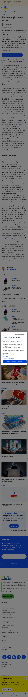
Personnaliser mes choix (8, 358)
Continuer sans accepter (19, 334)
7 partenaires (19, 341)
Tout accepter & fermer (14, 361)
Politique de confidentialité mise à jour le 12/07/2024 (11, 355)
